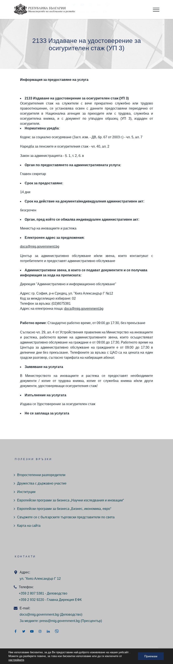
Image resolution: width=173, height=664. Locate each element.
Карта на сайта (29, 525)
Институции (26, 492)
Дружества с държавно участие (41, 483)
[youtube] (32, 631)
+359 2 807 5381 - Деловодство (43, 593)
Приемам (150, 656)
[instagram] (40, 631)
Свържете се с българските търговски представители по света (66, 517)
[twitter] (23, 631)
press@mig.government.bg (59, 621)
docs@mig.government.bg (39, 246)
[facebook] (15, 631)
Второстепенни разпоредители (41, 475)
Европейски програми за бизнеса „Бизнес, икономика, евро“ (64, 509)
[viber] (57, 631)
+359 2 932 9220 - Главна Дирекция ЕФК (50, 600)
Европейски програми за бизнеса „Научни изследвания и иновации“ (70, 500)
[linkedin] (48, 631)
